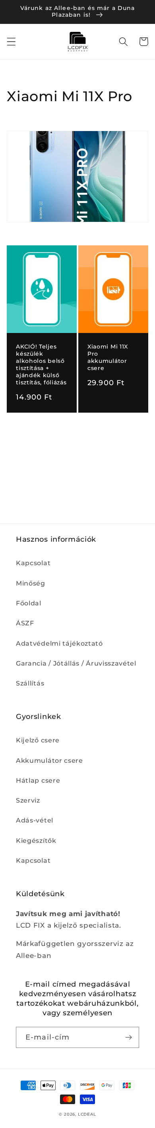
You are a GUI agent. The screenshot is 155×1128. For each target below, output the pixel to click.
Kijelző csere (38, 740)
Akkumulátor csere (49, 760)
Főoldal (28, 603)
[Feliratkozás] (128, 1037)
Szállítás (30, 683)
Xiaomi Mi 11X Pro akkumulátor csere (107, 357)
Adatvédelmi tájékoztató (59, 643)
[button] (11, 41)
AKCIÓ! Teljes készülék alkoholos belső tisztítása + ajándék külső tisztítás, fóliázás (41, 364)
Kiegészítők (36, 840)
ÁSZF (25, 623)
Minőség (30, 583)
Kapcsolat (33, 563)
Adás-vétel (34, 820)
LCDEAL (87, 1114)
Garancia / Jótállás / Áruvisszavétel (76, 663)
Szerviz (28, 800)
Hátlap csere (38, 780)
